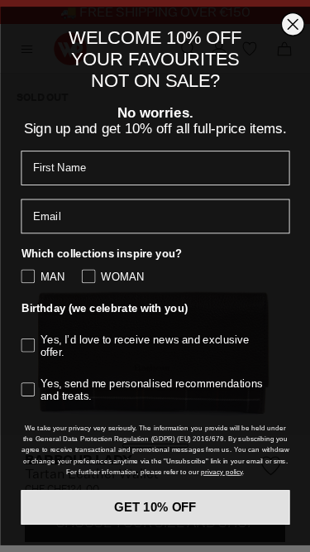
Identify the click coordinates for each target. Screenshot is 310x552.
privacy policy (221, 499)
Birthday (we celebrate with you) (104, 302)
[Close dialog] (292, 18)
